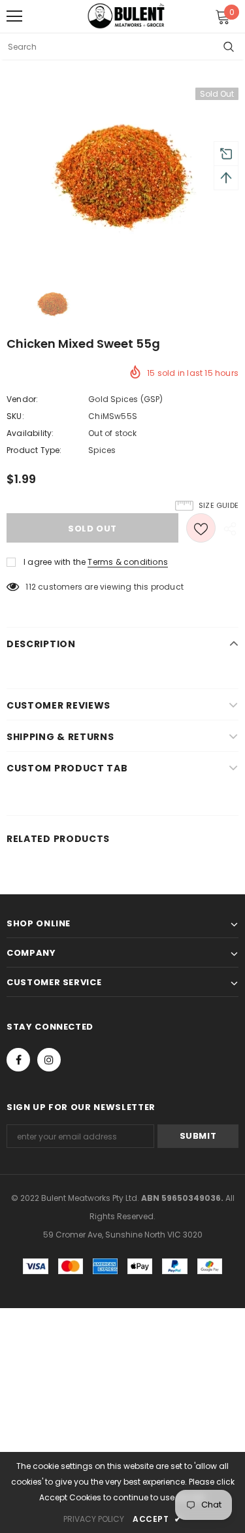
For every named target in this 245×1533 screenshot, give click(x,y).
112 (30, 586)
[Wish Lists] (201, 528)
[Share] (227, 528)
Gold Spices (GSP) (125, 399)
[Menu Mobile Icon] (14, 16)
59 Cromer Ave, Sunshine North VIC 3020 (123, 1234)
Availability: (30, 433)
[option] (122, 176)
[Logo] (126, 15)
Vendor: (22, 399)
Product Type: (34, 450)
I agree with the (55, 561)
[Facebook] (18, 1059)
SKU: (15, 416)
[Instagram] (49, 1059)
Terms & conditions (128, 561)
